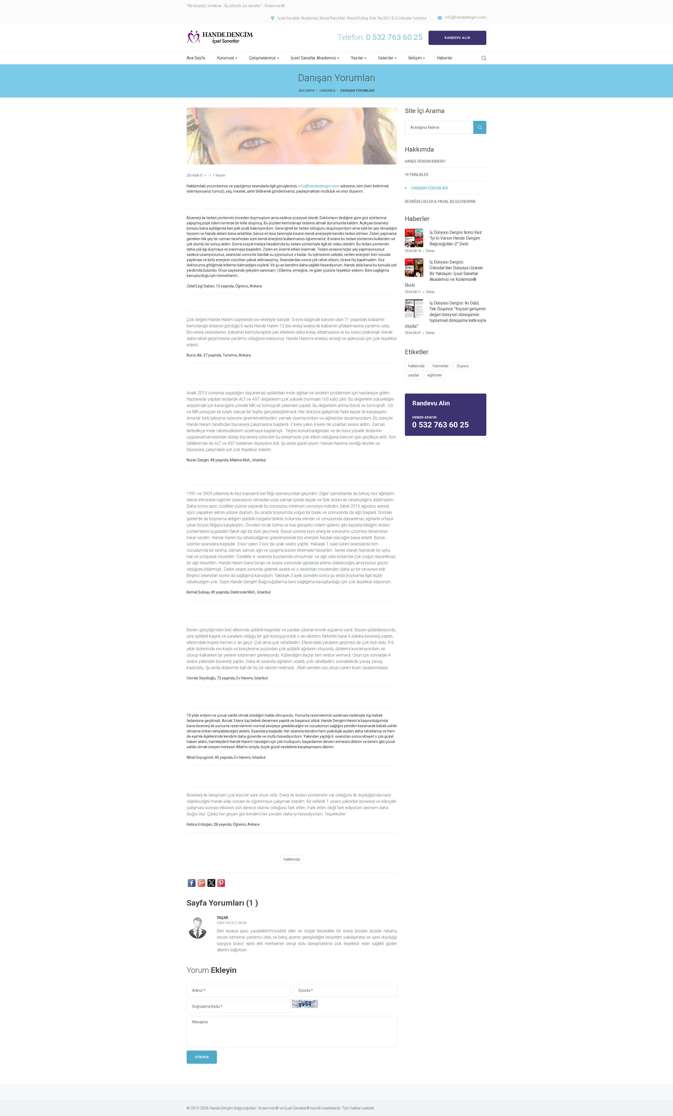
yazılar (413, 375)
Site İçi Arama (484, 58)
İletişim (415, 57)
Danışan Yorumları (429, 188)
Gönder (202, 1057)
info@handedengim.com (465, 17)
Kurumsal (225, 57)
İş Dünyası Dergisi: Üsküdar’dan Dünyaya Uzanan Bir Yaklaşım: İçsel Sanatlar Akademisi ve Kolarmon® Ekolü (444, 274)
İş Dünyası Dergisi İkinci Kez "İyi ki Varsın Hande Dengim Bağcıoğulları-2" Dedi (456, 238)
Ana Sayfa (196, 57)
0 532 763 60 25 (394, 37)
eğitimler (434, 375)
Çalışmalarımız (262, 57)
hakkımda (292, 859)
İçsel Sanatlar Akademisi (313, 57)
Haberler (444, 57)
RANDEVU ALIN (457, 38)
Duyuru (463, 366)
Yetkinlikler (417, 175)
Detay (430, 251)
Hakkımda (327, 90)
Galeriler (385, 57)
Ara (479, 127)
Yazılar (357, 57)
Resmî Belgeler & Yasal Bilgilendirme (440, 201)
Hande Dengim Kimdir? (425, 161)
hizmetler (441, 366)
